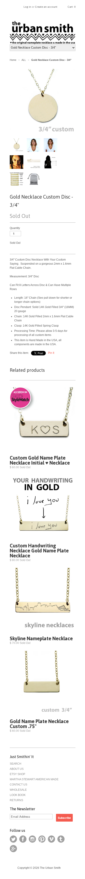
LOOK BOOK (18, 795)
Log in (27, 6)
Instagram (32, 839)
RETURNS (16, 800)
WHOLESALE (18, 789)
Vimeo (51, 839)
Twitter (13, 839)
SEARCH (15, 763)
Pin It (51, 353)
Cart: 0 (71, 6)
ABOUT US (17, 769)
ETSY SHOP (17, 774)
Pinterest (42, 839)
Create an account (46, 6)
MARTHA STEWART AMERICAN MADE (34, 779)
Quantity (15, 228)
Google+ (13, 848)
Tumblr (61, 839)
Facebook (23, 839)
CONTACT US (18, 784)
